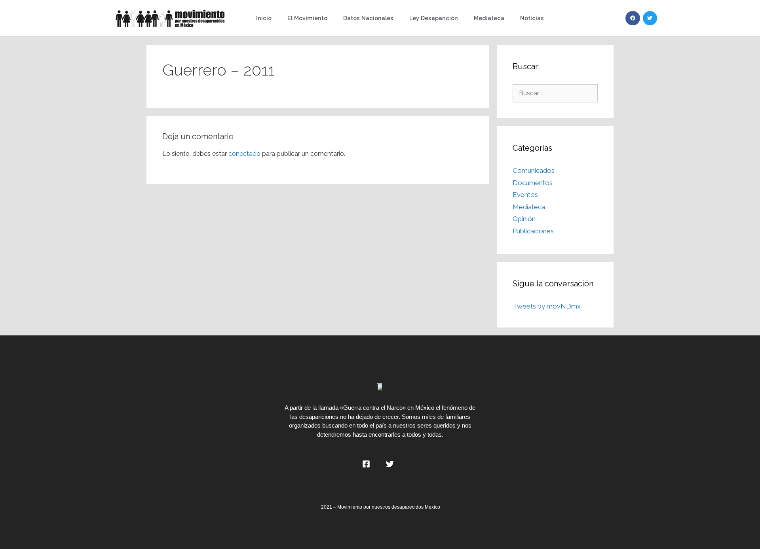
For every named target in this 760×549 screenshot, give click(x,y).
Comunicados (534, 170)
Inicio (264, 18)
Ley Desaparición (433, 18)
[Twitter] (650, 18)
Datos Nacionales (368, 18)
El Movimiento (307, 18)
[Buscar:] (555, 93)
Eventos (525, 195)
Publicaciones (533, 231)
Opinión (524, 219)
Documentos (533, 183)
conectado (244, 153)
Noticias (532, 18)
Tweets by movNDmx (547, 306)
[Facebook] (632, 18)
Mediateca (489, 18)
